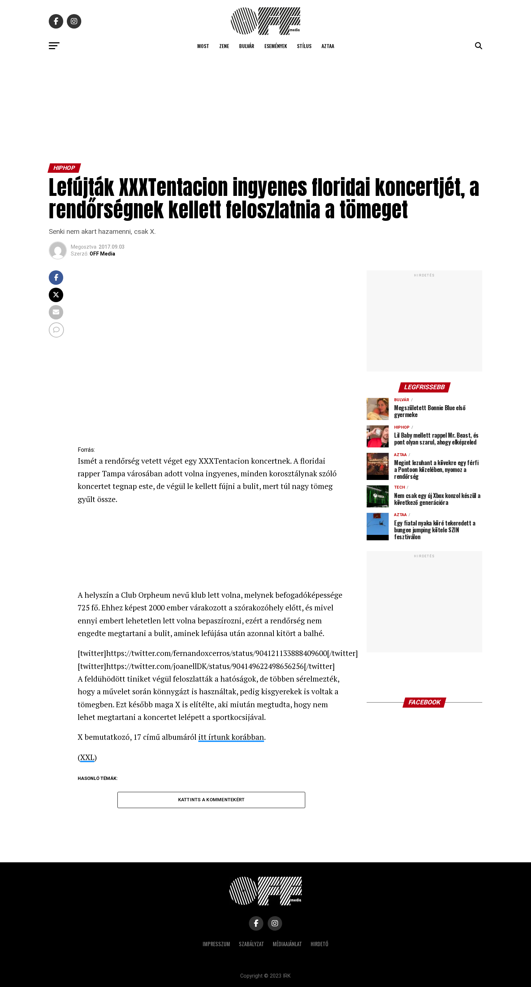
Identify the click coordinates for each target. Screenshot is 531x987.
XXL (87, 757)
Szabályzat (251, 944)
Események (275, 46)
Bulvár (246, 46)
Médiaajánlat (287, 944)
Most (203, 46)
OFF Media (102, 254)
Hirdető (319, 944)
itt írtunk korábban (231, 737)
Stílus (304, 46)
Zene (224, 46)
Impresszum (216, 944)
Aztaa (327, 46)
